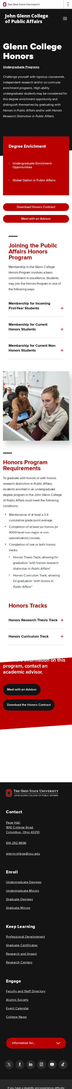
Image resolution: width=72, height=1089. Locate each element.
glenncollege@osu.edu (23, 854)
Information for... (23, 1043)
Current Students (37, 1056)
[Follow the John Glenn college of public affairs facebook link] (20, 1065)
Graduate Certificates (22, 945)
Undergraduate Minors (22, 891)
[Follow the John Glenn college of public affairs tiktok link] (63, 1065)
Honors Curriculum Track (29, 636)
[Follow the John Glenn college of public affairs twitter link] (9, 1065)
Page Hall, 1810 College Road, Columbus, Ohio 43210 (23, 827)
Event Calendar (17, 1008)
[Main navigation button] (65, 18)
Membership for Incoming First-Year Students (29, 306)
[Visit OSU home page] (32, 793)
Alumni (37, 1070)
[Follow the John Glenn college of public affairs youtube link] (52, 1065)
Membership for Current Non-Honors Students (32, 348)
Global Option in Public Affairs (34, 180)
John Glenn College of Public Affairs (26, 18)
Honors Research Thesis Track (33, 620)
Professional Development (25, 937)
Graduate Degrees (19, 899)
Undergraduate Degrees (24, 882)
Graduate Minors (18, 908)
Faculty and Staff (37, 1077)
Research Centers (19, 962)
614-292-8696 (16, 843)
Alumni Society (17, 1000)
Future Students (37, 1063)
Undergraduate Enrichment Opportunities (32, 165)
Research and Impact (21, 954)
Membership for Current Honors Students (28, 327)
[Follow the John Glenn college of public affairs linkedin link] (31, 1065)
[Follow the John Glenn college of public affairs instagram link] (41, 1065)
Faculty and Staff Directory (25, 991)
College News (16, 1017)
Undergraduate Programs (21, 67)
